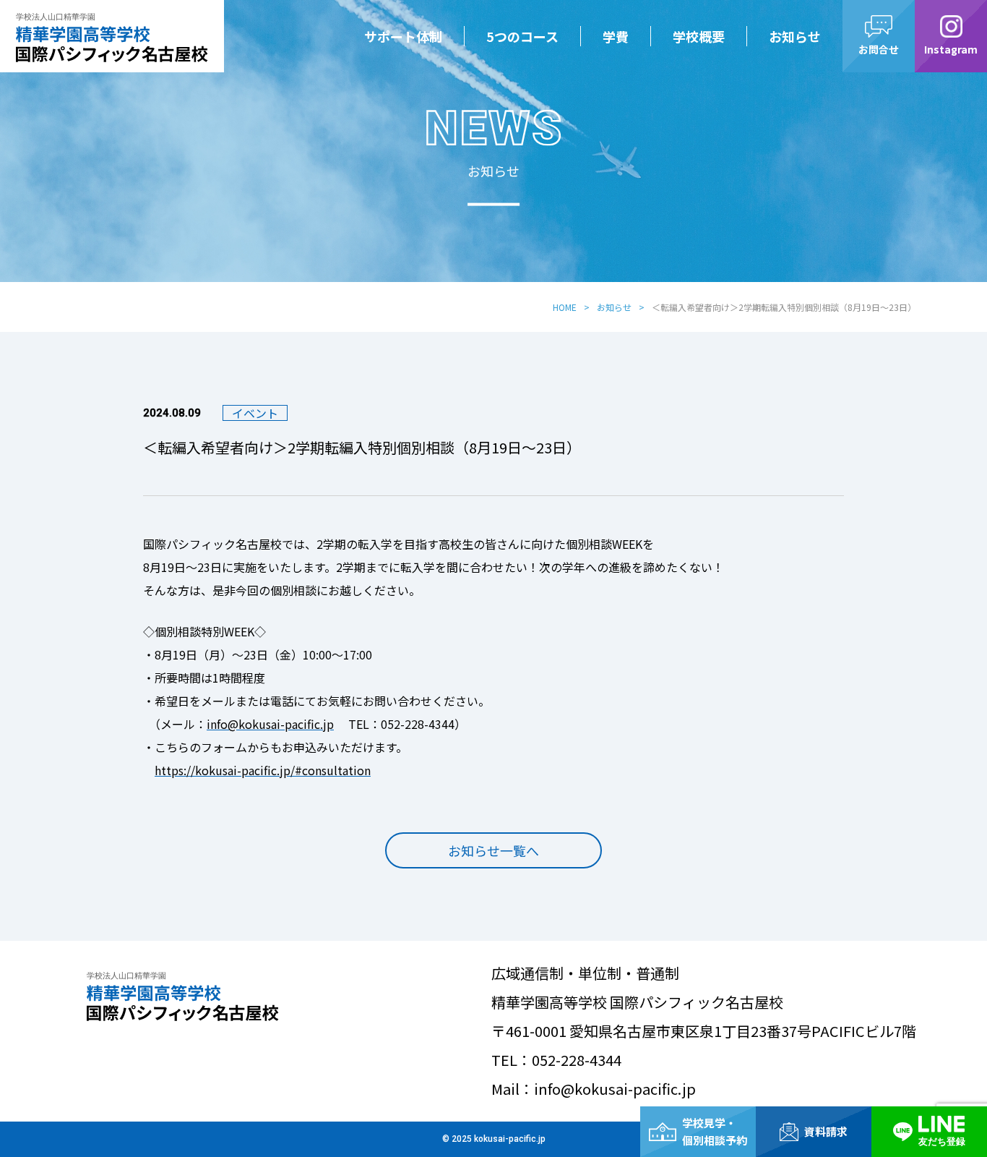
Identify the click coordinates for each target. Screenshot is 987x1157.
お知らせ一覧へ (493, 850)
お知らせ (795, 36)
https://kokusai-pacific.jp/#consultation (263, 770)
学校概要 (699, 36)
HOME (565, 307)
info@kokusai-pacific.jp (270, 724)
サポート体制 (403, 36)
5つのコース (522, 36)
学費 (616, 36)
